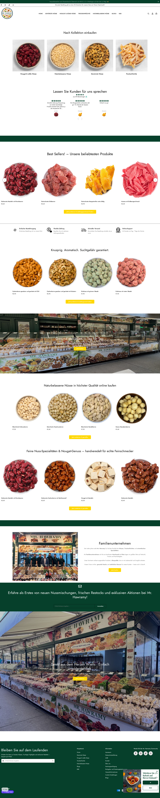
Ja (150, 782)
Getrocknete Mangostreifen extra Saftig (92, 201)
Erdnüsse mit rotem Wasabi (124, 291)
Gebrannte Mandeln (127, 498)
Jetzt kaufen (80, 349)
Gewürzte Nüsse (51, 14)
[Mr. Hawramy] (7, 14)
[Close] (157, 771)
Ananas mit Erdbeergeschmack (130, 201)
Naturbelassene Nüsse (101, 14)
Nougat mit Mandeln (87, 498)
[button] (156, 14)
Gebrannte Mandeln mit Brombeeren (12, 201)
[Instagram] (5, 5)
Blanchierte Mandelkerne (88, 427)
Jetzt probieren (80, 679)
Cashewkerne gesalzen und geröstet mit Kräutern (61, 291)
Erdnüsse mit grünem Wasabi (89, 291)
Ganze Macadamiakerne (123, 427)
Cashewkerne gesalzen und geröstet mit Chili (25, 291)
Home (41, 14)
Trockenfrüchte (84, 14)
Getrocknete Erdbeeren (48, 201)
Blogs (114, 14)
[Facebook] (136, 753)
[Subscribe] (53, 761)
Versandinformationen (111, 772)
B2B (120, 14)
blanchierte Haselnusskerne (55, 427)
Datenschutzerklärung (111, 755)
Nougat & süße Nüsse (68, 14)
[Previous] (4, 180)
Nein (150, 788)
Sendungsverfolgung (111, 766)
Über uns (107, 764)
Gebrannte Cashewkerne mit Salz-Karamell (53, 498)
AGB (106, 758)
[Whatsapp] (13, 5)
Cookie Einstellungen (111, 775)
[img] (80, 95)
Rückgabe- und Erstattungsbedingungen (116, 769)
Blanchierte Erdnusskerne (20, 427)
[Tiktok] (9, 5)
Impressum (108, 752)
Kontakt (107, 761)
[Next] (155, 180)
